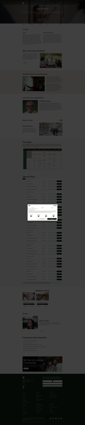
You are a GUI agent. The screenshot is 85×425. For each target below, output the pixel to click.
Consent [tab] (33, 207)
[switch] (39, 216)
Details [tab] (42, 207)
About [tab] (52, 207)
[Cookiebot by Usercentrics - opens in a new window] (54, 205)
